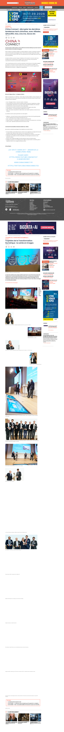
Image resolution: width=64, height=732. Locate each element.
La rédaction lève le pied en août (14, 171)
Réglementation (30, 7)
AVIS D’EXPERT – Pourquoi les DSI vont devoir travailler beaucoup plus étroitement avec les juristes (11, 192)
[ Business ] (8, 26)
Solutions (7, 239)
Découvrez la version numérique (53, 70)
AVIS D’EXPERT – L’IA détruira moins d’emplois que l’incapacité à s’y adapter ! (23, 173)
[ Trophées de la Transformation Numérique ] (16, 237)
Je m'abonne (51, 2)
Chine (10, 27)
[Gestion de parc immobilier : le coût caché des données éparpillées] (23, 190)
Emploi (24, 7)
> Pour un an (51, 54)
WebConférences (48, 7)
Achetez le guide (52, 71)
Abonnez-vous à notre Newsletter (16, 210)
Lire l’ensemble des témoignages (11, 282)
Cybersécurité (14, 7)
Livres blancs (41, 7)
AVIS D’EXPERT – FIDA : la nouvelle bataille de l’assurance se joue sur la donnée (23, 174)
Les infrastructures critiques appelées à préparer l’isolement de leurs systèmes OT (35, 192)
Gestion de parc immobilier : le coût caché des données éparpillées (23, 192)
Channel (20, 7)
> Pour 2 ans (51, 55)
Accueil (6, 24)
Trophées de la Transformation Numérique (14, 235)
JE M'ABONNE (46, 32)
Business (36, 7)
